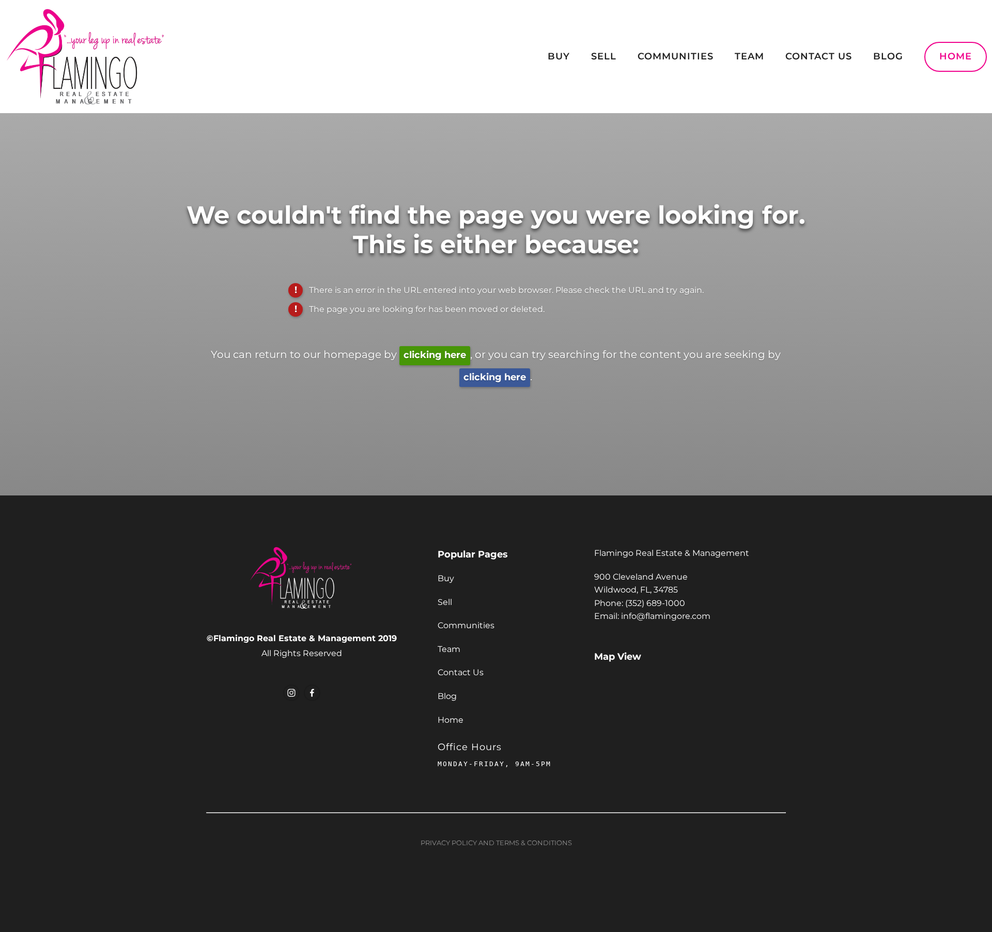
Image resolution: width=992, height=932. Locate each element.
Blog (888, 56)
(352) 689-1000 (655, 603)
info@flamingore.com (665, 616)
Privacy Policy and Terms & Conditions (496, 843)
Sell (603, 56)
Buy (559, 56)
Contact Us (818, 56)
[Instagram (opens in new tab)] (291, 693)
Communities (676, 56)
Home (955, 56)
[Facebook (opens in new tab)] (312, 693)
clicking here (435, 355)
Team (749, 56)
